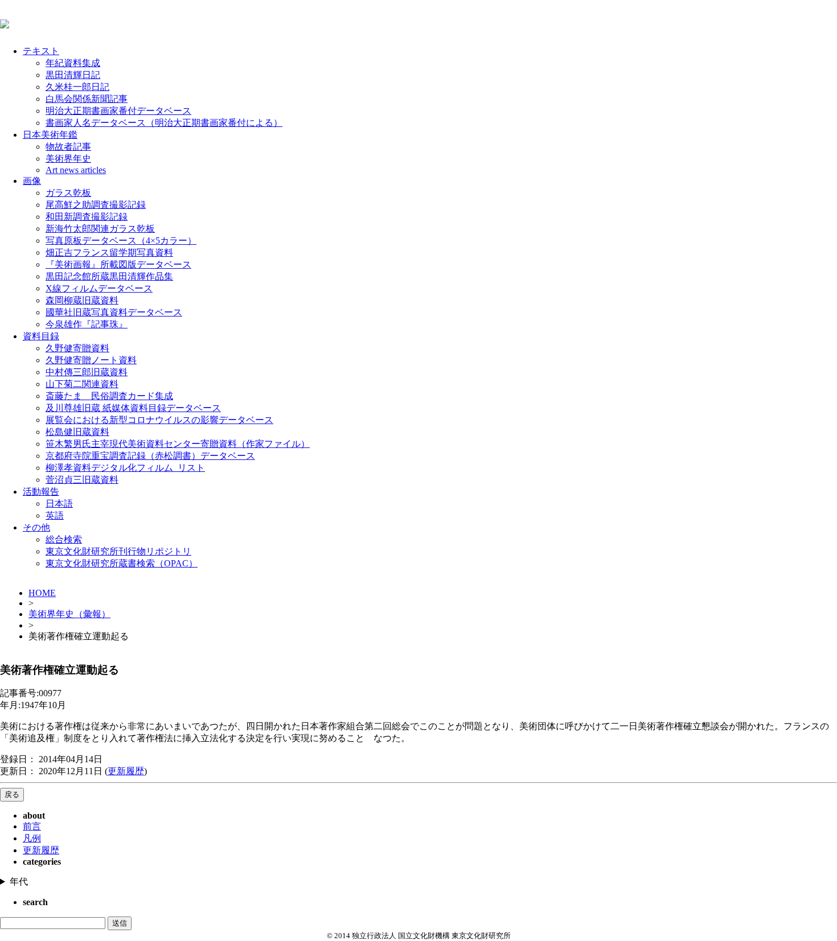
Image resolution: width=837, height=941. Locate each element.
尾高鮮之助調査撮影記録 (96, 204)
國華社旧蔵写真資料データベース (114, 312)
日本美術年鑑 (50, 134)
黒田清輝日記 (73, 75)
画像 (32, 181)
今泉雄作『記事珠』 (87, 324)
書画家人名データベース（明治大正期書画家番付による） (164, 123)
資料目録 (41, 336)
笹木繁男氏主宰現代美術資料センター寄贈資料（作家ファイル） (178, 444)
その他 (36, 527)
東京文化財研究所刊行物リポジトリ (118, 551)
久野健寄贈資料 (77, 348)
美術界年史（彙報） (69, 614)
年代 (19, 881)
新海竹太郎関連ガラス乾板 (100, 228)
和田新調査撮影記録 (87, 216)
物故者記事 (68, 146)
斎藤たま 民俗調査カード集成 (109, 396)
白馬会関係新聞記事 (87, 99)
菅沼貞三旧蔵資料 (82, 479)
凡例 (32, 838)
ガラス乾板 (68, 193)
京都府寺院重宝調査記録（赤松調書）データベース (150, 456)
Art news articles (76, 170)
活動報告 (41, 491)
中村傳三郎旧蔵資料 (87, 372)
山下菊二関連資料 (82, 384)
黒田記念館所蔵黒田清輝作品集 (109, 276)
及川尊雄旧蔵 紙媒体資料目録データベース (133, 408)
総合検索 (64, 539)
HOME (42, 593)
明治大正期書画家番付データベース (118, 111)
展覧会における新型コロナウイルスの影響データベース (159, 420)
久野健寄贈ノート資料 (91, 360)
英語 (55, 515)
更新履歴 (126, 771)
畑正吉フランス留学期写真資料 (109, 252)
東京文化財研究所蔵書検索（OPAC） (122, 563)
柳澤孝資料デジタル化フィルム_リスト (125, 467)
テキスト (41, 51)
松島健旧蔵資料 (77, 432)
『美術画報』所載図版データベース (118, 264)
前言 (32, 826)
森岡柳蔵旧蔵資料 (82, 300)
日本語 (59, 503)
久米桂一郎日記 (77, 87)
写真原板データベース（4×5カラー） (121, 240)
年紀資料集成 (73, 63)
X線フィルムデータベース (99, 288)
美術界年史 (68, 158)
